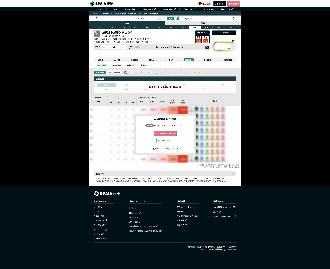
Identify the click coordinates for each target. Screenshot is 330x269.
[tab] (101, 65)
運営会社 (180, 220)
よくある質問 (134, 222)
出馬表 (100, 60)
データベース (188, 9)
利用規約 (180, 211)
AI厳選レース (147, 9)
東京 (127, 23)
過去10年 (133, 13)
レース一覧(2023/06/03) (110, 13)
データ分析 (169, 60)
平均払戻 (130, 65)
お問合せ (180, 225)
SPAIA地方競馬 (100, 238)
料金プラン (225, 9)
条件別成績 (143, 13)
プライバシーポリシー (186, 207)
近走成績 (134, 60)
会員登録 (232, 3)
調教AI (151, 60)
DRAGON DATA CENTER (223, 216)
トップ (100, 9)
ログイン (221, 3)
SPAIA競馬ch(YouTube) (222, 207)
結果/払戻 (228, 60)
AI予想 (117, 60)
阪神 (203, 23)
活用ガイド (133, 217)
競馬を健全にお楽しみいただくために (144, 231)
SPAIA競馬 (215, 249)
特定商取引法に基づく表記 (188, 216)
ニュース (113, 9)
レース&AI (98, 207)
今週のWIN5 (168, 9)
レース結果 (116, 65)
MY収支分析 (209, 9)
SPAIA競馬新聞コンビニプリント (142, 226)
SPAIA (215, 212)
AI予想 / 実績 (130, 9)
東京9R (124, 13)
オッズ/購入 (208, 60)
